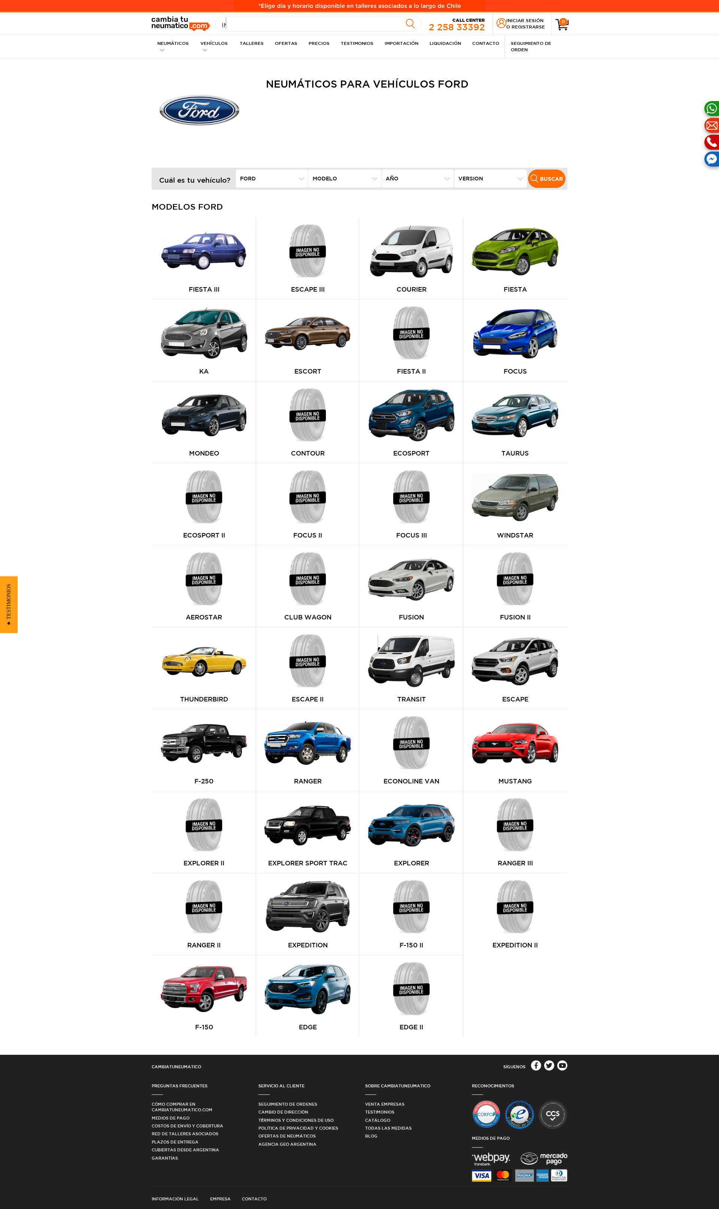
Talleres (252, 43)
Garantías (165, 1157)
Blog (371, 1135)
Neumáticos (173, 43)
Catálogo (377, 1120)
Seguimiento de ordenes (287, 1104)
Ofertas (286, 43)
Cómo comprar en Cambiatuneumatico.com (182, 1107)
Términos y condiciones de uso (296, 1120)
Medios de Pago (170, 1117)
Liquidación (445, 43)
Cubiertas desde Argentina (185, 1149)
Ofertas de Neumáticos (287, 1135)
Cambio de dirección (283, 1111)
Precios (319, 43)
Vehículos (214, 43)
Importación (401, 43)
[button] (9, 604)
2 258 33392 (457, 24)
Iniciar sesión (524, 20)
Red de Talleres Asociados (185, 1133)
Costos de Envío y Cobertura (187, 1125)
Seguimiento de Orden (531, 46)
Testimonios (357, 43)
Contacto (485, 43)
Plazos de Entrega (175, 1141)
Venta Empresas (384, 1104)
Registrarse (528, 26)
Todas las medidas (388, 1128)
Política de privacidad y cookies (298, 1128)
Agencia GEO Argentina (287, 1144)
